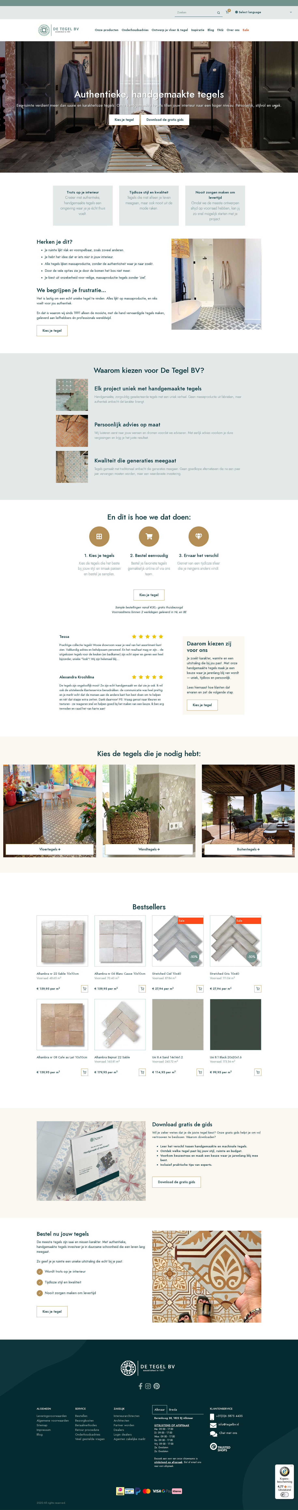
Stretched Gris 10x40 (224, 973)
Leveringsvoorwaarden (52, 1416)
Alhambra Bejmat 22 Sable (112, 1057)
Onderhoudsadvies (135, 30)
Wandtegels (147, 849)
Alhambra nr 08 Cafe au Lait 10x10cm (62, 1057)
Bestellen (81, 1416)
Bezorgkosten (84, 1420)
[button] (22, 107)
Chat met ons (228, 1433)
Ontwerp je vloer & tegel (170, 30)
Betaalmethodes (86, 1425)
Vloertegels (48, 849)
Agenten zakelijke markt (129, 1439)
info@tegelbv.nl (229, 1424)
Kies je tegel (124, 119)
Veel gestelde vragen (90, 1439)
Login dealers (123, 1434)
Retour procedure (87, 1430)
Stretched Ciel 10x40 (166, 973)
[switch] (285, 1494)
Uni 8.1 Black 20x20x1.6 (226, 1057)
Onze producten (106, 30)
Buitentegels (246, 849)
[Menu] (291, 1466)
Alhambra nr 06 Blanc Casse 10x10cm (119, 973)
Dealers (119, 1430)
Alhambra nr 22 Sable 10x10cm (58, 973)
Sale (246, 30)
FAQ (220, 30)
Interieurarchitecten (126, 1416)
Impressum (44, 1430)
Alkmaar (159, 1409)
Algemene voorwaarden (53, 1420)
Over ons (233, 30)
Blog (211, 30)
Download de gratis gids (165, 119)
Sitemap (42, 1425)
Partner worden (124, 1425)
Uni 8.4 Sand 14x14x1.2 (167, 1057)
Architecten (121, 1420)
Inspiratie (197, 30)
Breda (173, 1409)
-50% (194, 956)
